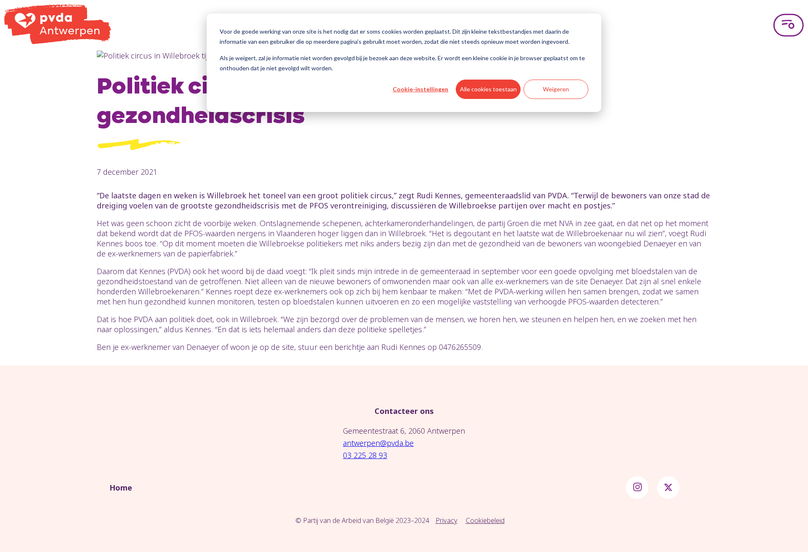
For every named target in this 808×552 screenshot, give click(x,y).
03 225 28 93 (365, 455)
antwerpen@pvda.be (378, 443)
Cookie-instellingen (420, 89)
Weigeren (556, 89)
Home (120, 488)
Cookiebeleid (485, 520)
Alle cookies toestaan (488, 89)
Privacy (446, 520)
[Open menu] (788, 25)
